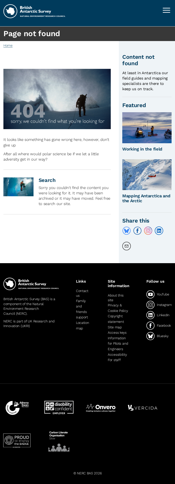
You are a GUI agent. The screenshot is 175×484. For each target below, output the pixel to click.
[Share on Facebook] (137, 230)
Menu (166, 10)
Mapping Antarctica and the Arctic (146, 198)
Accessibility (117, 355)
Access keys (117, 333)
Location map (82, 325)
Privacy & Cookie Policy (118, 308)
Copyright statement (116, 319)
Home (8, 45)
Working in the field (142, 149)
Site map (115, 327)
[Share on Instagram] (148, 230)
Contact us (82, 293)
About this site (116, 297)
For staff (114, 360)
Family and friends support (82, 309)
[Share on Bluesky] (126, 230)
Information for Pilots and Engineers (118, 343)
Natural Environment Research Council (23, 309)
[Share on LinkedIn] (159, 230)
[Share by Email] (126, 246)
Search (47, 180)
